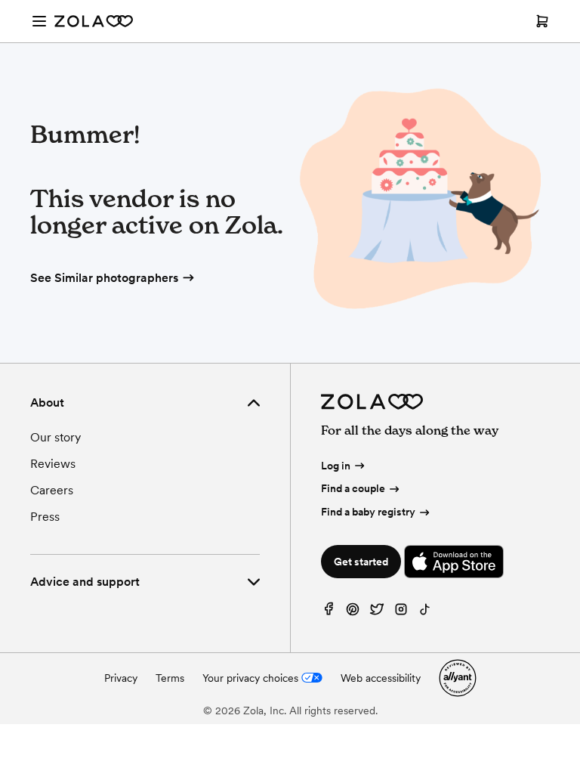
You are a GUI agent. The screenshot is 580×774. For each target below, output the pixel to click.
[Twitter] (376, 612)
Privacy (120, 678)
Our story (55, 437)
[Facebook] (328, 612)
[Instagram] (401, 612)
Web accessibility (381, 678)
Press (45, 516)
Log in (335, 466)
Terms (170, 678)
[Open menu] (39, 21)
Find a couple (353, 488)
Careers (51, 490)
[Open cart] (542, 21)
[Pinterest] (352, 612)
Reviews (53, 464)
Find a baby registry (368, 512)
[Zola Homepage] (93, 21)
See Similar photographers (104, 278)
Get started (361, 562)
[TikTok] (425, 612)
